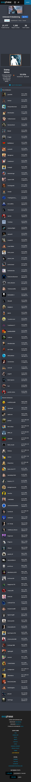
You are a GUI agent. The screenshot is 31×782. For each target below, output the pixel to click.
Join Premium (15, 752)
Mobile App (15, 735)
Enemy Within (7, 70)
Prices (20, 20)
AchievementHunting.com (15, 766)
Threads (15, 759)
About (15, 739)
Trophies (7, 20)
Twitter (15, 761)
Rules (15, 737)
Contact (15, 741)
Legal (15, 744)
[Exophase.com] (7, 2)
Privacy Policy (15, 748)
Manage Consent (15, 746)
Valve (21, 726)
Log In (27, 2)
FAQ (15, 732)
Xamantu (18, 724)
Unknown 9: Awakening (11, 17)
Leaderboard (14, 20)
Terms (15, 750)
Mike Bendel (18, 722)
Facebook (15, 763)
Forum (24, 20)
